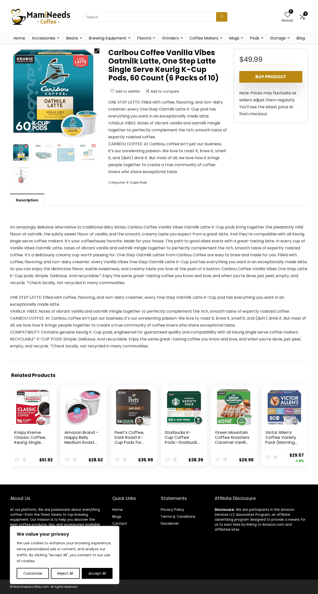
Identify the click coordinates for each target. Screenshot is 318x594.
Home (19, 38)
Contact (119, 523)
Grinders (170, 38)
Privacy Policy (172, 509)
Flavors (144, 38)
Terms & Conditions (178, 516)
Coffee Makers (204, 38)
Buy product (270, 77)
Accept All (97, 573)
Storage (278, 38)
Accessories (43, 38)
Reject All (65, 573)
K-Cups (132, 182)
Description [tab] (27, 200)
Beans (72, 38)
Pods (254, 38)
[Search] (221, 17)
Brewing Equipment (107, 38)
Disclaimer (170, 523)
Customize (32, 573)
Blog (300, 38)
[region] (64, 555)
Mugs (234, 38)
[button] (96, 50)
